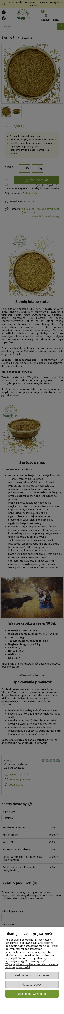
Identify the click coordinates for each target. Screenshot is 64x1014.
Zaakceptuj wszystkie (32, 993)
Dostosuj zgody (32, 984)
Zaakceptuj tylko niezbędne (32, 975)
